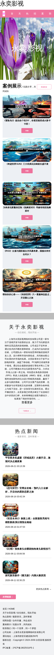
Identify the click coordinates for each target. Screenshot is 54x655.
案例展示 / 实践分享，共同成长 (17, 624)
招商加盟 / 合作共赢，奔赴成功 (17, 620)
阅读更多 (44, 87)
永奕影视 (12, 3)
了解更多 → (27, 411)
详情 (27, 130)
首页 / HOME (9, 609)
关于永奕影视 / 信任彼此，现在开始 (19, 613)
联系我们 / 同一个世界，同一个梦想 (19, 628)
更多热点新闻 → (43, 589)
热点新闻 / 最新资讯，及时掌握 (17, 617)
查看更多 (27, 402)
